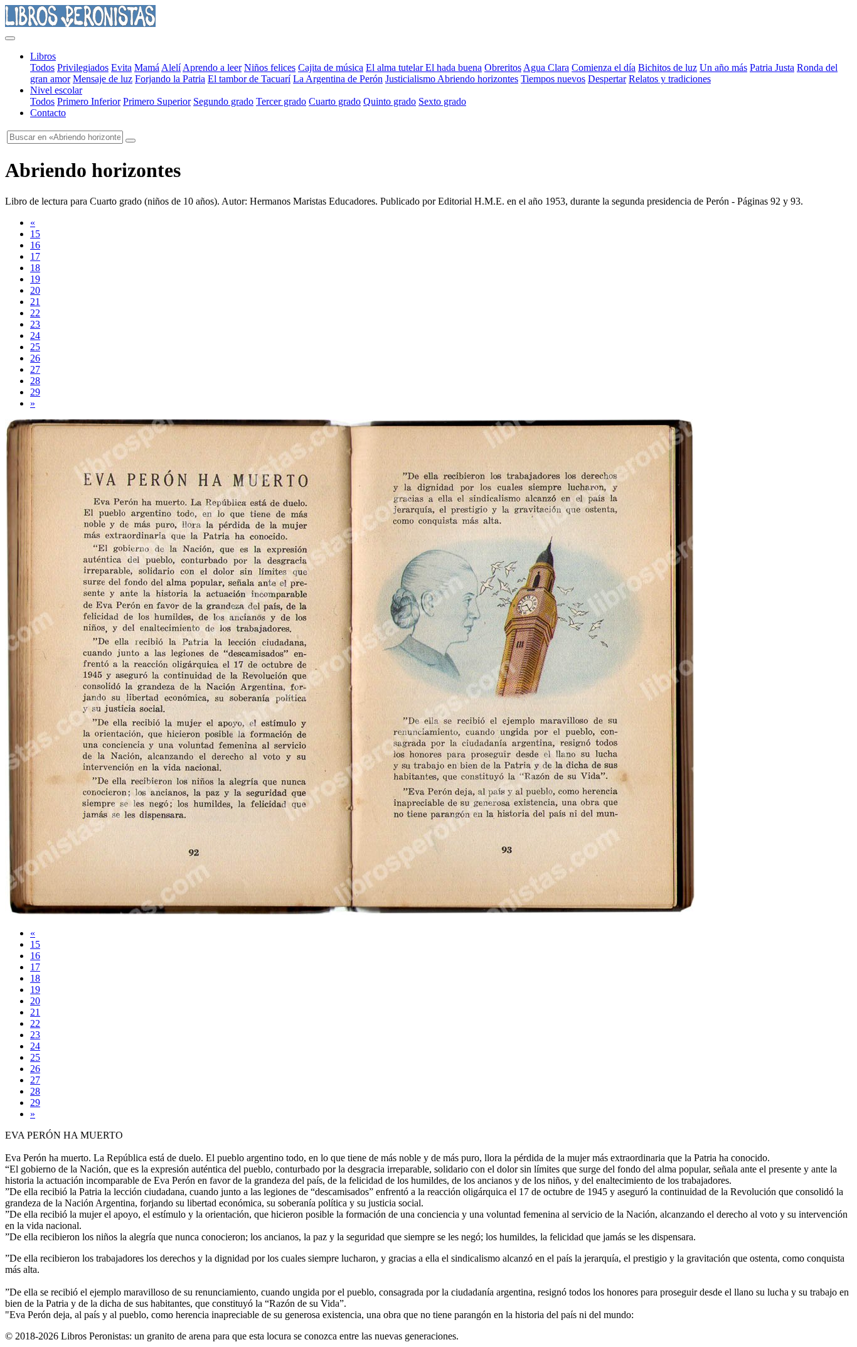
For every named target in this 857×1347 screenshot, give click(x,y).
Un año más (723, 67)
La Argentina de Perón (338, 78)
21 (35, 301)
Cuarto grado (335, 101)
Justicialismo (411, 78)
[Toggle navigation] (10, 38)
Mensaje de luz (102, 78)
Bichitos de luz (667, 67)
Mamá (146, 67)
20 (35, 290)
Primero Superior (157, 101)
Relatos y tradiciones (670, 78)
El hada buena (453, 67)
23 (35, 324)
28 (35, 380)
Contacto (48, 112)
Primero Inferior (88, 101)
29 (35, 392)
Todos (42, 67)
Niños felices (269, 67)
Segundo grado (223, 101)
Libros (43, 56)
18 (35, 267)
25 (35, 346)
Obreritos (502, 67)
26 (35, 358)
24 (35, 335)
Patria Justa (772, 67)
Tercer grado (281, 101)
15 (35, 233)
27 (35, 369)
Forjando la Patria (170, 78)
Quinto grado (389, 101)
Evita (121, 67)
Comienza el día (604, 67)
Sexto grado (442, 101)
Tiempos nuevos (553, 78)
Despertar (607, 78)
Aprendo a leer (212, 67)
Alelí (171, 67)
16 (35, 245)
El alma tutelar (395, 67)
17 (35, 256)
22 (35, 313)
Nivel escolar (56, 90)
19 (35, 279)
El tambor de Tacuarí (249, 78)
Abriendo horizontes (477, 78)
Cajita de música (330, 67)
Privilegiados (83, 67)
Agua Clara (546, 67)
